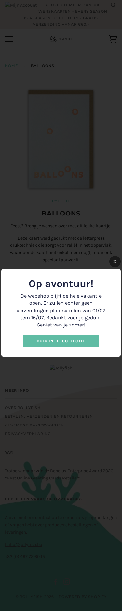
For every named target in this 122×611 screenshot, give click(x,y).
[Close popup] (115, 261)
